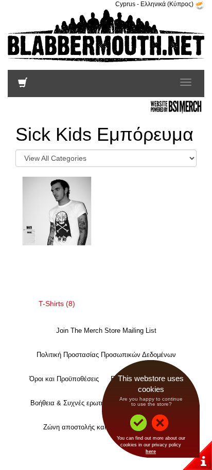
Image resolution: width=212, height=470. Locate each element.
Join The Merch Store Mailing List (106, 330)
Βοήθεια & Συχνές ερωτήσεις (73, 403)
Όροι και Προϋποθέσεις (64, 379)
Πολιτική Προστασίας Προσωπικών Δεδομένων (106, 355)
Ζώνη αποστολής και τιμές (82, 427)
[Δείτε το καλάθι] (22, 84)
